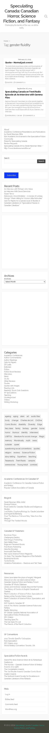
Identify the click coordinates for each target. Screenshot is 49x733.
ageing (8, 416)
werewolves (10, 465)
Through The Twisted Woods (15, 521)
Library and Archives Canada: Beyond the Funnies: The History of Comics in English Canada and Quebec (23, 589)
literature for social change (25, 436)
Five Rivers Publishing (12, 547)
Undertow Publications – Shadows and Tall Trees (23, 563)
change (15, 420)
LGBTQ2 (8, 436)
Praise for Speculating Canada (15, 141)
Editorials (7, 367)
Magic (41, 436)
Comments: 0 (20, 82)
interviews (34, 432)
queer (16, 444)
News (6, 376)
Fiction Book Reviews (12, 372)
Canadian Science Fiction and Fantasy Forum (21, 582)
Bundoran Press (10, 535)
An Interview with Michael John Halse (18, 189)
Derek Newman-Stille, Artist (14, 502)
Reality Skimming (10, 610)
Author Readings (10, 360)
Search (6, 158)
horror (7, 432)
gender (34, 428)
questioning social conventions (18, 449)
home (41, 428)
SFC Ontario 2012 (10, 643)
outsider (8, 444)
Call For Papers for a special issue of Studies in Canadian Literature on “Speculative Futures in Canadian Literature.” (22, 203)
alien (22, 416)
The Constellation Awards (14, 669)
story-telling (10, 457)
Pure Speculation (10, 641)
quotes (37, 449)
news (34, 440)
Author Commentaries (12, 358)
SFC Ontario (8, 617)
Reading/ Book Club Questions (16, 390)
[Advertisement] (24, 242)
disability (22, 424)
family (17, 428)
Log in (7, 694)
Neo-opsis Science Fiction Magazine (18, 554)
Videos (7, 400)
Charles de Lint (27, 420)
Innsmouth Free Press (12, 551)
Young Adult (22, 465)
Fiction (6, 369)
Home (6, 41)
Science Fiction (28, 453)
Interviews (11, 115)
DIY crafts (7, 365)
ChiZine (38, 420)
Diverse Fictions (10, 504)
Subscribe (11, 175)
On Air (19, 115)
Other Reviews (9, 381)
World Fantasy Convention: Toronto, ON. (19, 645)
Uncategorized (10, 397)
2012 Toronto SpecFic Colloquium (17, 638)
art (28, 416)
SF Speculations (10, 393)
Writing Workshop (11, 402)
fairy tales (9, 428)
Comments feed (11, 704)
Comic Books (10, 424)
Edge (39, 424)
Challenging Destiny (12, 537)
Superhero (21, 457)
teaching (32, 457)
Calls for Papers (10, 362)
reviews (17, 453)
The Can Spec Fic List (12, 622)
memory (8, 440)
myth (28, 440)
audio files (35, 416)
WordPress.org (11, 709)
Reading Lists (9, 388)
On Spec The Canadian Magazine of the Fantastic (23, 556)
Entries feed (9, 699)
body (7, 420)
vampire (31, 461)
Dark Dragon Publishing (13, 540)
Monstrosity (19, 440)
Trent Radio (21, 461)
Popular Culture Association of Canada (19, 488)
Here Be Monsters (11, 549)
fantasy (26, 428)
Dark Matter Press (10, 542)
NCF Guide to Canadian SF (14, 603)
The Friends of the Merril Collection (17, 624)
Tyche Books (9, 561)
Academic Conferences (13, 355)
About (6, 129)
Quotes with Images (11, 386)
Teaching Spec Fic (11, 620)
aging (15, 416)
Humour (15, 432)
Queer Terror (9, 194)
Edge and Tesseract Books (14, 544)
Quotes (9, 82)
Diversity (31, 424)
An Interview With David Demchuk (17, 191)
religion (8, 453)
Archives (7, 279)
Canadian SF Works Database (15, 584)
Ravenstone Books (11, 558)
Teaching (7, 395)
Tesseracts (9, 461)
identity (24, 432)
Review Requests (10, 143)
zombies (33, 465)
